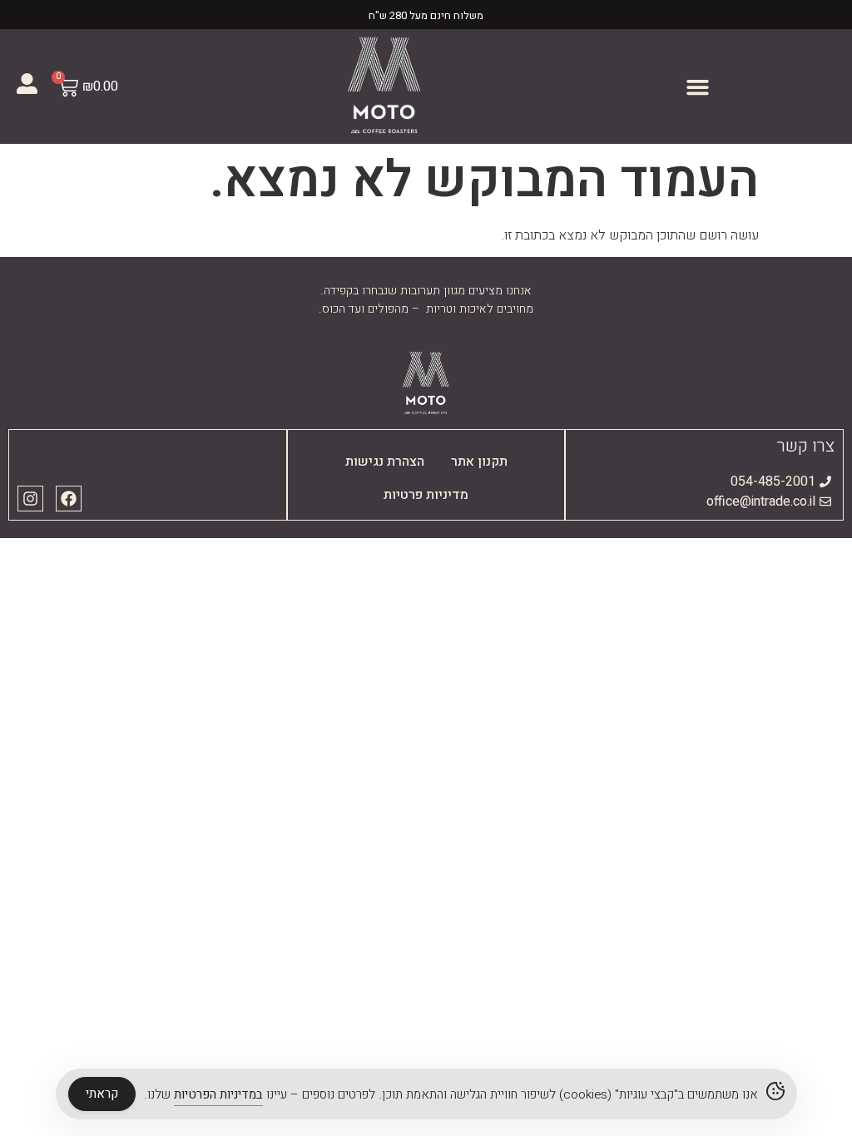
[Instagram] (30, 498)
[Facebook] (69, 498)
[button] (697, 86)
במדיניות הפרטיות (218, 1094)
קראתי (102, 1093)
